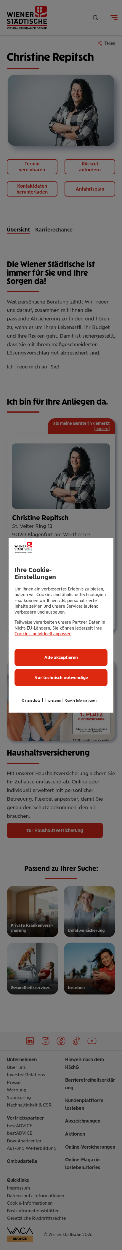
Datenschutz (31, 701)
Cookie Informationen (81, 701)
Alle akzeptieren (61, 657)
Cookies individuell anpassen (43, 633)
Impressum (53, 701)
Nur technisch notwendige (61, 677)
